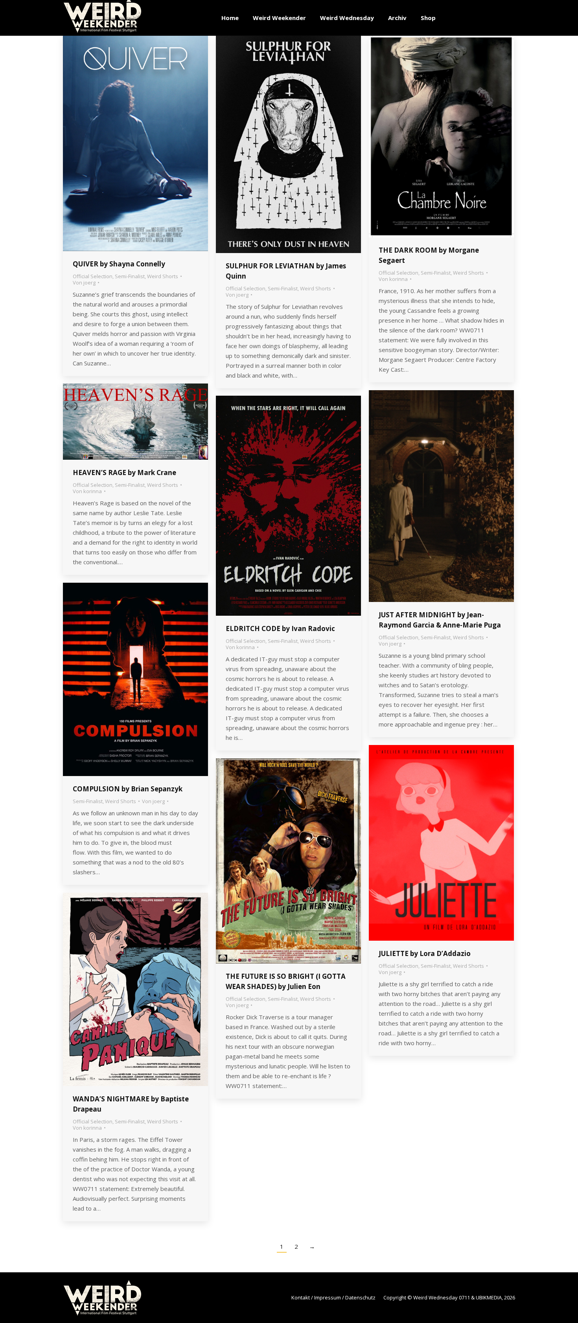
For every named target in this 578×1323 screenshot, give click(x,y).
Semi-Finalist (130, 276)
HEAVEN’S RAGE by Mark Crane (124, 472)
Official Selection (92, 276)
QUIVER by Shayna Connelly (119, 263)
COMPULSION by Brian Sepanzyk (127, 788)
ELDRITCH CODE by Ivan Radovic (280, 628)
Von (84, 282)
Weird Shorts (162, 276)
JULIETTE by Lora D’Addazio (425, 953)
